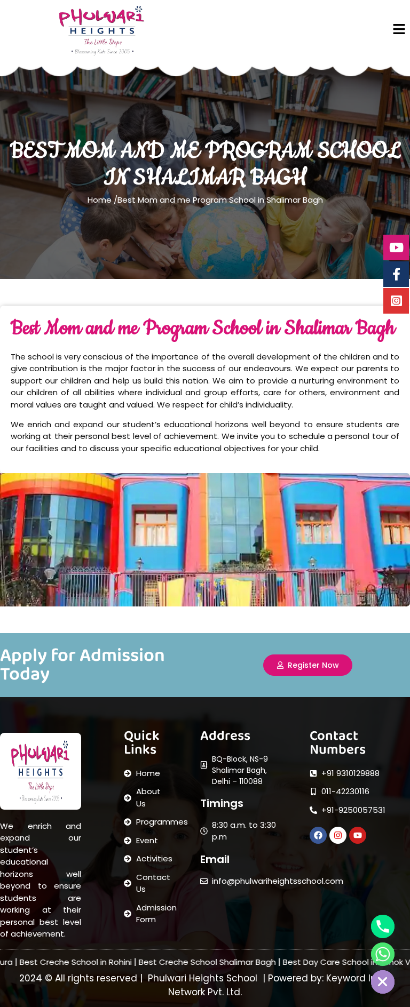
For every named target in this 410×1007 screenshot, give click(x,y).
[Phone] (383, 926)
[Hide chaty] (383, 982)
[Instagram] (337, 835)
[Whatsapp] (383, 954)
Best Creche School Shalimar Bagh (177, 962)
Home (101, 199)
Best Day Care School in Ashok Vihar (324, 962)
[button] (399, 30)
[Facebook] (318, 835)
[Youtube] (357, 835)
